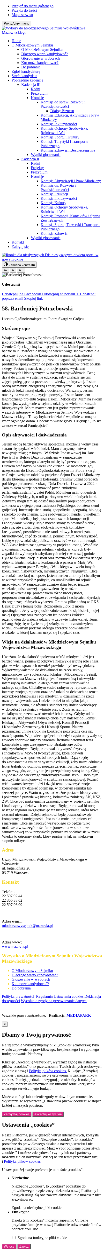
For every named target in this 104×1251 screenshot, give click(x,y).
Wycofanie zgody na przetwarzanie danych (54, 1001)
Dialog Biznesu (62, 111)
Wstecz (9, 1246)
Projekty (37, 168)
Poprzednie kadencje (27, 80)
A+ (21, 270)
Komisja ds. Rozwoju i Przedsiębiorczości (58, 187)
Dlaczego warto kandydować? (44, 54)
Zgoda (36, 1208)
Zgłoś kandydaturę (26, 71)
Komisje (37, 98)
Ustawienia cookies (68, 996)
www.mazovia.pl (15, 946)
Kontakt (18, 242)
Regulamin (44, 996)
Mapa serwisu (22, 15)
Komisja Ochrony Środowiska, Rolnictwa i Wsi (64, 130)
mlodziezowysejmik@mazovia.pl (27, 926)
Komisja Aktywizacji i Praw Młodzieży (71, 181)
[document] (52, 1135)
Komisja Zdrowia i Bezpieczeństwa (68, 150)
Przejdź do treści (24, 10)
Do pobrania (30, 67)
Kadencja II (30, 159)
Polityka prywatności (18, 996)
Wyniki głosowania (45, 155)
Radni (35, 89)
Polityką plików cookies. (48, 1071)
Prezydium (39, 93)
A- (5, 270)
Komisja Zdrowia (54, 233)
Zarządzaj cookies (17, 1114)
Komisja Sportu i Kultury (60, 137)
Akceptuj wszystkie (48, 1114)
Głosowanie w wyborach (40, 58)
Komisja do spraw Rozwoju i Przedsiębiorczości (63, 104)
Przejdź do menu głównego (32, 6)
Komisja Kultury (53, 203)
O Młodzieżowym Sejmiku (32, 45)
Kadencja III (30, 84)
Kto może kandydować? (40, 63)
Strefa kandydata (24, 76)
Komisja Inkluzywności (59, 124)
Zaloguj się (20, 247)
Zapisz (24, 1246)
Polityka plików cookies (22, 1161)
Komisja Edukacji (54, 194)
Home (16, 41)
